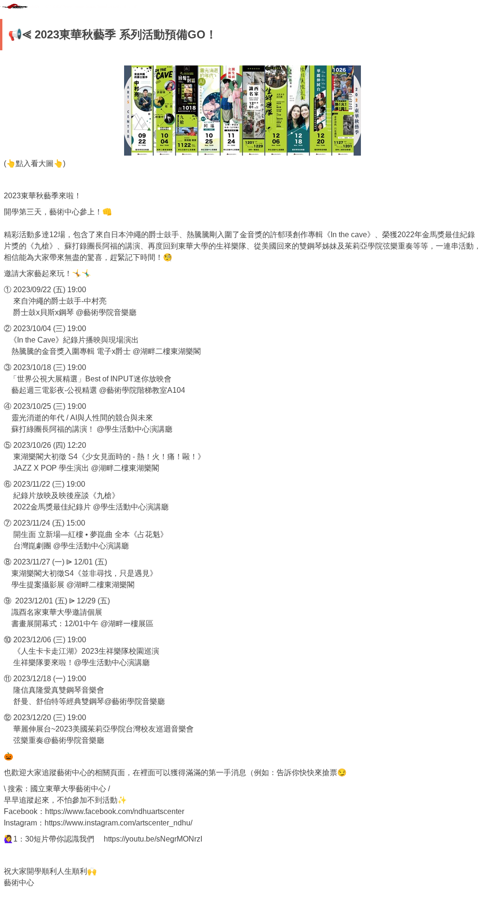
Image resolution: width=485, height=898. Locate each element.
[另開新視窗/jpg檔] (242, 110)
